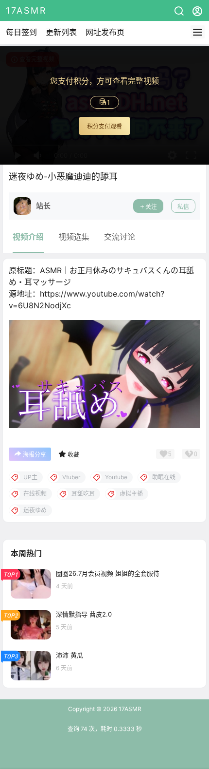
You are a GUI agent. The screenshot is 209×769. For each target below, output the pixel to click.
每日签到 (21, 32)
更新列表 (61, 32)
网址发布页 (105, 32)
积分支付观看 (104, 126)
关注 (151, 206)
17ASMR (129, 709)
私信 (183, 206)
